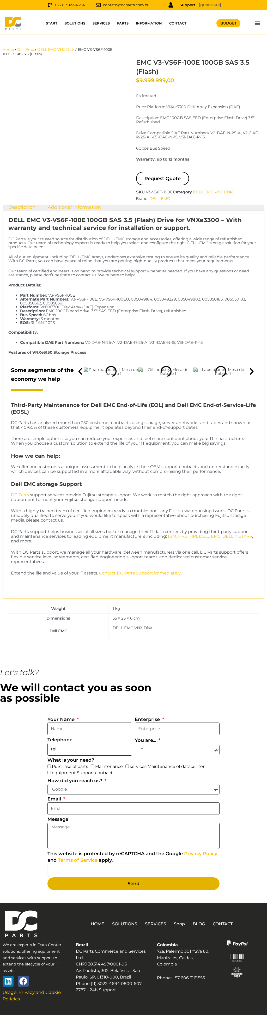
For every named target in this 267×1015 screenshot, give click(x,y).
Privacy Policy (200, 854)
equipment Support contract (82, 772)
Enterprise (148, 719)
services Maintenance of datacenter (167, 766)
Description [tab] (21, 207)
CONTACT (177, 23)
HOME (97, 923)
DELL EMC (159, 198)
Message (57, 819)
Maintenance (109, 766)
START (51, 23)
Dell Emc (25, 49)
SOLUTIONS (75, 23)
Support (187, 5)
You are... (146, 740)
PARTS (123, 23)
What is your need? (70, 760)
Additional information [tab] (74, 207)
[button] (257, 23)
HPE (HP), (188, 536)
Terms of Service (78, 860)
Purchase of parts (70, 766)
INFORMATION (149, 23)
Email (54, 799)
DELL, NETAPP (237, 536)
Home (8, 49)
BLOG (199, 923)
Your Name (61, 719)
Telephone (59, 740)
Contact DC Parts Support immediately (139, 573)
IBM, (172, 536)
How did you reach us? (75, 781)
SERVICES (101, 23)
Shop (179, 923)
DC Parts (20, 494)
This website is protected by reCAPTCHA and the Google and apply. (132, 857)
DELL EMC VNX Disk (55, 49)
